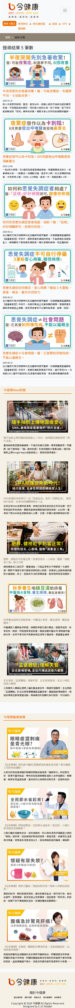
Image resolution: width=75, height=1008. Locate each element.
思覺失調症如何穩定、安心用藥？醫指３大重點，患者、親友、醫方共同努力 (37, 289)
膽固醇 (21, 28)
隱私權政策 (18, 997)
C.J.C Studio (45, 1006)
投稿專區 (57, 997)
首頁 (7, 37)
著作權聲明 (47, 997)
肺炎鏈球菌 (40, 23)
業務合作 (37, 997)
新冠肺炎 (23, 23)
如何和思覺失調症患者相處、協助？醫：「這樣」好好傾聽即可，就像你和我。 (36, 224)
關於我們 (28, 997)
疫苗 (54, 23)
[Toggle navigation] (65, 10)
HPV (64, 23)
